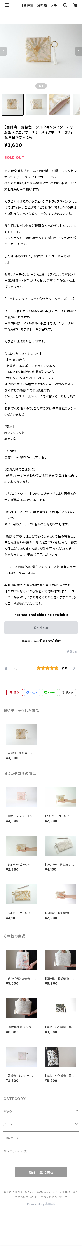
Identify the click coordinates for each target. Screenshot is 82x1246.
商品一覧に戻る (41, 1172)
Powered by (36, 1204)
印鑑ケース (11, 1138)
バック (7, 1111)
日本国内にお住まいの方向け (41, 641)
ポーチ (8, 1125)
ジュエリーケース (15, 1151)
